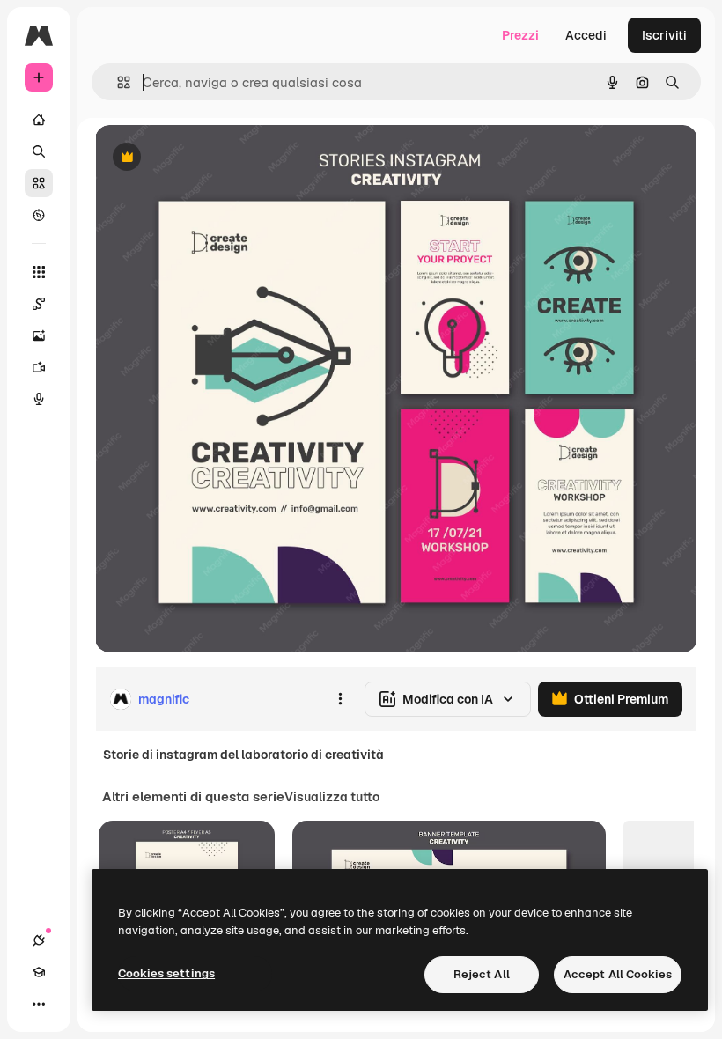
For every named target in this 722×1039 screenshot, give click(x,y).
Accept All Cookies (618, 974)
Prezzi (520, 35)
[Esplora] (39, 215)
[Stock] (39, 183)
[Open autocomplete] (116, 82)
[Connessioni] (39, 940)
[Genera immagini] (39, 335)
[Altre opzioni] (339, 699)
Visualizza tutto (331, 797)
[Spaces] (39, 304)
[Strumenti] (39, 272)
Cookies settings (166, 973)
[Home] (39, 120)
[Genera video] (39, 367)
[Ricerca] (39, 151)
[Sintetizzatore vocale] (39, 399)
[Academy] (39, 972)
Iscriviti (664, 35)
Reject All (481, 974)
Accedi (586, 35)
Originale (211, 158)
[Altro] (39, 1004)
